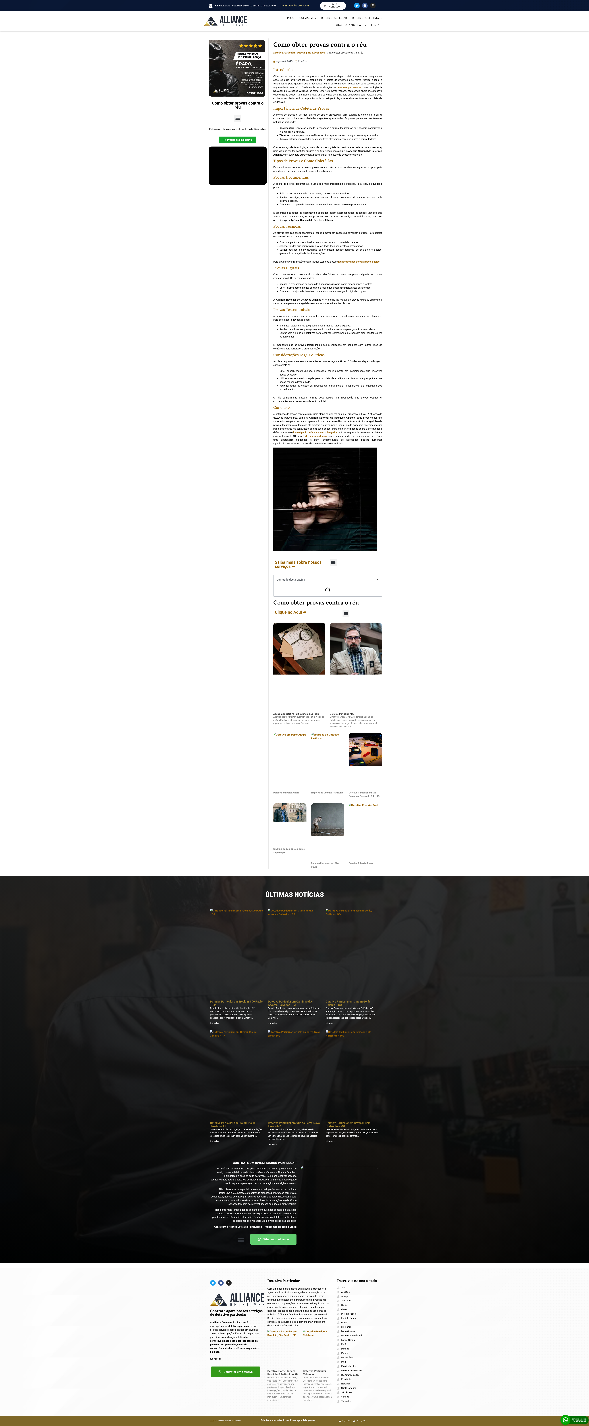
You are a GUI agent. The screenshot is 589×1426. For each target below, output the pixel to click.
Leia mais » (214, 1023)
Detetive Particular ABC (342, 714)
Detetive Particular (334, 18)
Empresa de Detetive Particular (327, 792)
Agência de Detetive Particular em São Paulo (296, 714)
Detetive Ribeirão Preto (361, 863)
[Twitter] (357, 5)
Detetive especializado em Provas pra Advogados (287, 1420)
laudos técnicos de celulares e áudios (358, 261)
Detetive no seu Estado (367, 18)
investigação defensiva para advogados (315, 432)
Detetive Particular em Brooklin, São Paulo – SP (282, 1372)
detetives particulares (349, 87)
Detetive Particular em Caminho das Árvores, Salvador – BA (290, 1003)
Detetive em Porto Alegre (286, 792)
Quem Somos (307, 18)
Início (290, 18)
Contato (376, 25)
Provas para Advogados (350, 25)
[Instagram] (373, 5)
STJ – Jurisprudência (315, 436)
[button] (237, 118)
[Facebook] (365, 5)
